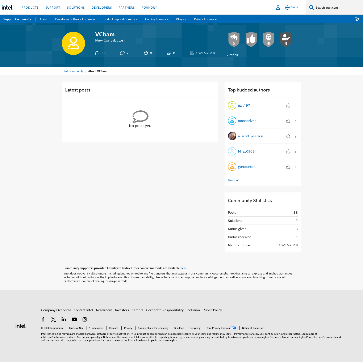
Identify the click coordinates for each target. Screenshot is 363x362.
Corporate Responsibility (165, 309)
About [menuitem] (44, 19)
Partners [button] (127, 7)
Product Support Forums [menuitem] (119, 19)
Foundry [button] (149, 7)
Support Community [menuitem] (17, 19)
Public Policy (212, 309)
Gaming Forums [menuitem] (155, 19)
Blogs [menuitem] (180, 19)
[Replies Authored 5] (234, 39)
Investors (122, 309)
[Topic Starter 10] (285, 39)
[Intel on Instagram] (84, 319)
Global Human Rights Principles (299, 337)
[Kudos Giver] (251, 39)
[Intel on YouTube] (74, 319)
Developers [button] (102, 7)
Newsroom (104, 309)
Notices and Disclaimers (116, 337)
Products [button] (30, 7)
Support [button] (52, 7)
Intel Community (73, 71)
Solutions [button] (76, 7)
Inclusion (193, 309)
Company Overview (56, 309)
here (183, 267)
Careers (137, 309)
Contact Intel (83, 309)
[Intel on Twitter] (53, 319)
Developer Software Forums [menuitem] (73, 19)
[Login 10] (268, 39)
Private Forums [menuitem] (204, 19)
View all (232, 54)
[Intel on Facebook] (43, 319)
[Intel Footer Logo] (21, 325)
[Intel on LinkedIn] (63, 319)
